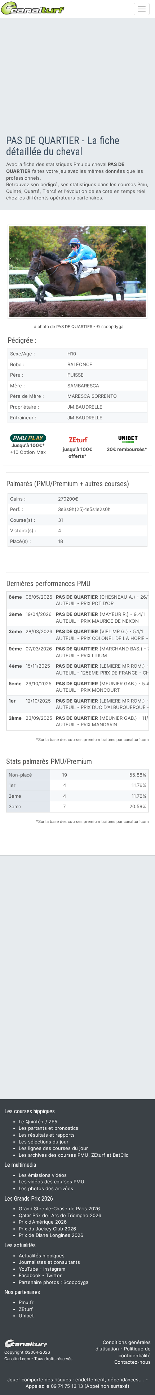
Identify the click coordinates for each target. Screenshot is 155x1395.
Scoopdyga (75, 1282)
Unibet (26, 1315)
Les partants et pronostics (48, 1128)
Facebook (30, 1275)
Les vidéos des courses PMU (51, 1181)
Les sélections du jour (43, 1142)
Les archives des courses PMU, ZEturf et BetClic (73, 1155)
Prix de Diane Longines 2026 (51, 1235)
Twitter (54, 1275)
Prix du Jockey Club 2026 (47, 1228)
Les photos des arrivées (46, 1188)
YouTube (28, 1269)
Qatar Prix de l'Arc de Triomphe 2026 (60, 1215)
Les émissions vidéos (43, 1175)
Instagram (54, 1269)
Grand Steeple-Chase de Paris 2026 (59, 1208)
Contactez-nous (132, 1362)
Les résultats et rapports (47, 1135)
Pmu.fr (26, 1302)
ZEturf (26, 1309)
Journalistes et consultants (49, 1262)
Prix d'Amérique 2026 (43, 1222)
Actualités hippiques (42, 1255)
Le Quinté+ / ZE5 (38, 1121)
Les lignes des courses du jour (53, 1148)
